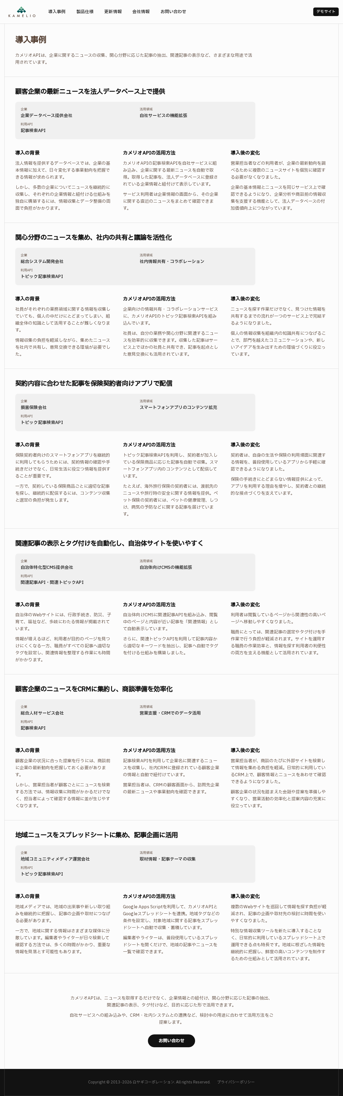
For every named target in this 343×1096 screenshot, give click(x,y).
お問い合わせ (174, 12)
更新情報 (113, 12)
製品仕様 (85, 12)
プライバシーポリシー (236, 1082)
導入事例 (57, 12)
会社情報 (141, 12)
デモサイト (325, 11)
